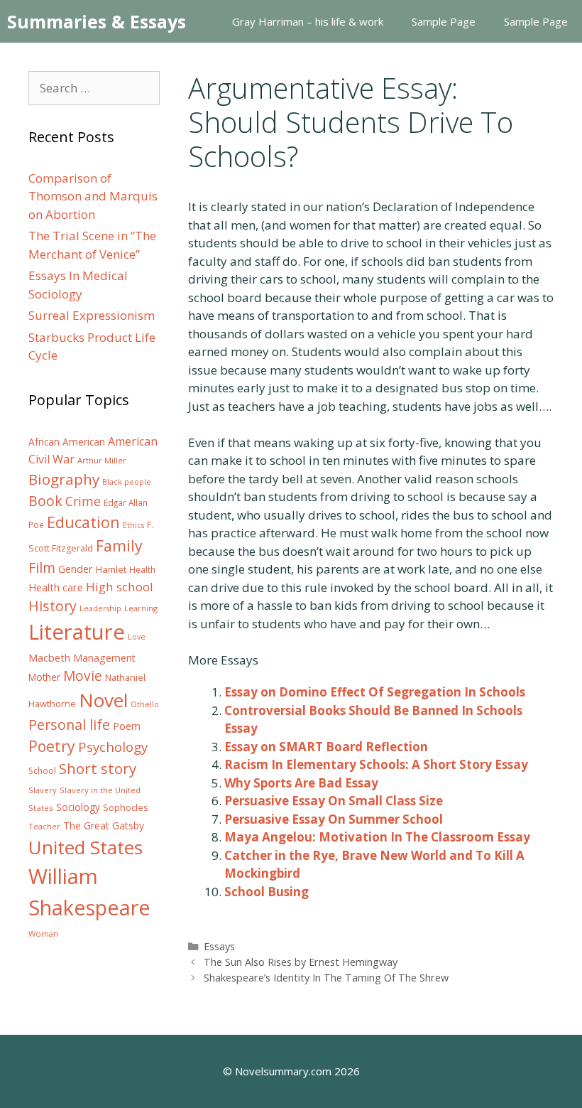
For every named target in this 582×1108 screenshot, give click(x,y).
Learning (141, 608)
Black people (126, 482)
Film (41, 567)
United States (85, 847)
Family (119, 545)
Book (45, 500)
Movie (82, 676)
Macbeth (49, 657)
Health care (55, 587)
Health (142, 570)
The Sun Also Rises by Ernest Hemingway (300, 962)
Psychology (113, 747)
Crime (83, 501)
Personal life (69, 724)
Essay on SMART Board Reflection (326, 746)
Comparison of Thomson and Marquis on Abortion (93, 196)
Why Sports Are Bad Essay (301, 783)
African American (66, 442)
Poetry (51, 746)
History (52, 605)
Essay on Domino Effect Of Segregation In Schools (374, 692)
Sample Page (444, 21)
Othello (145, 704)
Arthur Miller (101, 460)
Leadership (100, 608)
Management (104, 658)
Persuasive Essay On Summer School (333, 819)
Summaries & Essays (96, 21)
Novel (103, 700)
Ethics (133, 525)
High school (119, 587)
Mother (44, 677)
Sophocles (125, 807)
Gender (75, 569)
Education (83, 522)
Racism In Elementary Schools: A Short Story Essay (376, 764)
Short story (97, 768)
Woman (43, 933)
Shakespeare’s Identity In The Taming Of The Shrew (326, 977)
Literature (76, 632)
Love (137, 637)
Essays (219, 946)
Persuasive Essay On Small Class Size (333, 800)
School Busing (266, 891)
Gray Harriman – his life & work (307, 21)
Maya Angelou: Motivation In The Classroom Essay (377, 837)
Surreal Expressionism (91, 315)
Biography (63, 479)
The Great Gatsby (103, 825)
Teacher (44, 826)
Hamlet (111, 569)
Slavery (42, 790)
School (42, 771)
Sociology (78, 807)
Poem (127, 726)
